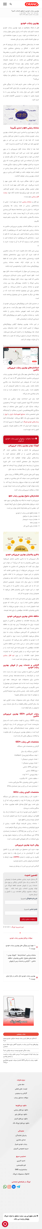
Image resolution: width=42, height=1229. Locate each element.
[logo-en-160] (24, 4)
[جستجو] (10, 4)
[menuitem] (10, 4)
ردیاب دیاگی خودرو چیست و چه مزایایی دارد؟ (16, 1050)
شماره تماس (30, 909)
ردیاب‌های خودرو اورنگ (31, 422)
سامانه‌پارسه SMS (21, 1169)
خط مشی (21, 1084)
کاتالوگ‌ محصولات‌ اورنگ (21, 1174)
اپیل (5, 414)
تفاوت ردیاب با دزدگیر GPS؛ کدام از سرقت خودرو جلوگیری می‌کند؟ (20, 1061)
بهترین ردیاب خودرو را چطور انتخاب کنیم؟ (25, 11)
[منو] (5, 4)
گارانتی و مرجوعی (21, 1093)
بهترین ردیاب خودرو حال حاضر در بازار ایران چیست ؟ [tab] (20, 977)
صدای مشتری (21, 1140)
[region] (21, 962)
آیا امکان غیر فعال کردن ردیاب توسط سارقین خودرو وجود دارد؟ (20, 1039)
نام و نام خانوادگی (29, 899)
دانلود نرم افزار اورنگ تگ (21, 1123)
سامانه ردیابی (27, 202)
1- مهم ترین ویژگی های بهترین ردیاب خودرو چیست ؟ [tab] (20, 947)
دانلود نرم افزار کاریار (21, 1119)
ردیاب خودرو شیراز (21, 1144)
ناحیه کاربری (21, 1161)
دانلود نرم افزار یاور (21, 1114)
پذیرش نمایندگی (21, 1135)
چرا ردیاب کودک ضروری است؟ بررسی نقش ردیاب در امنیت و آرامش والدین (20, 1055)
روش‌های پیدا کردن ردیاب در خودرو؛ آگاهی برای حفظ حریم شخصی (20, 1045)
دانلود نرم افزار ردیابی (21, 1110)
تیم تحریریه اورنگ (17, 927)
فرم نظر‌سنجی (21, 1165)
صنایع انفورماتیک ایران (17, 414)
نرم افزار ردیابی (8, 655)
